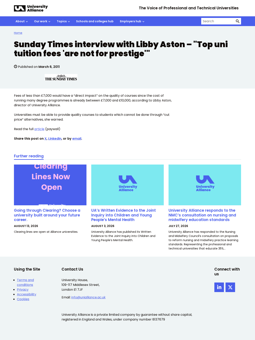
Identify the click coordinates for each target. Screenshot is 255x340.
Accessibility (26, 294)
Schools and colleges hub (95, 21)
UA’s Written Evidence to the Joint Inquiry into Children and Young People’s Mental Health (123, 215)
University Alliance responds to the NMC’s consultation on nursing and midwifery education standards (202, 215)
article (39, 129)
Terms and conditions (25, 282)
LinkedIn (54, 138)
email (76, 138)
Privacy (22, 289)
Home (18, 33)
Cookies (23, 299)
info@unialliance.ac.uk (88, 297)
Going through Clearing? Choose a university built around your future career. (47, 215)
